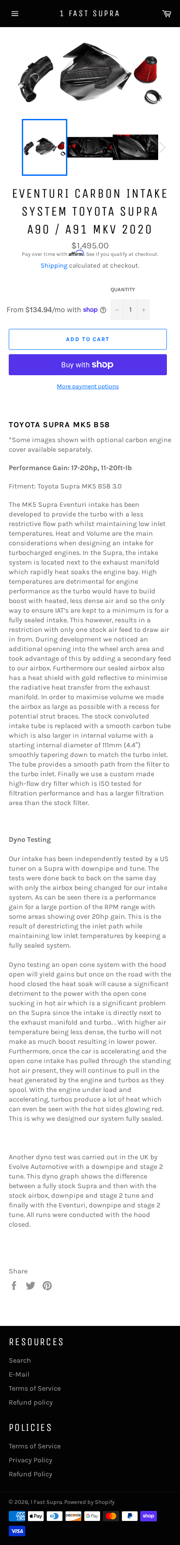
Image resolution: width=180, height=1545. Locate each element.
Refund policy (31, 1402)
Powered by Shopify (89, 1502)
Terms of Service (35, 1388)
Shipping (54, 265)
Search (20, 1360)
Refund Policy (30, 1474)
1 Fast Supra (90, 13)
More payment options (88, 386)
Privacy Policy (30, 1460)
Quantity (123, 289)
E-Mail (19, 1374)
